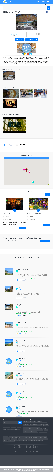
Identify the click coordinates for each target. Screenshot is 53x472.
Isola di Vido (6, 436)
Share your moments (31, 39)
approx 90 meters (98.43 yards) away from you (26, 278)
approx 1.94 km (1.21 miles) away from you (25, 364)
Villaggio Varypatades (22, 391)
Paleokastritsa (36, 428)
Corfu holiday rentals (38, 425)
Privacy (2, 456)
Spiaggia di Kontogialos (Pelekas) (25, 269)
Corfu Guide (34, 422)
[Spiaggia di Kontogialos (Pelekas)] (8, 271)
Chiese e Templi (27, 436)
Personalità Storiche (43, 437)
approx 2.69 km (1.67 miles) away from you (25, 413)
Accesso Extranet (27, 456)
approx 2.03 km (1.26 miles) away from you (25, 382)
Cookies (11, 456)
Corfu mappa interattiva (34, 424)
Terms (6, 456)
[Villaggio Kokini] (8, 409)
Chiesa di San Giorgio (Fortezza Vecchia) (31, 432)
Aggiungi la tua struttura (37, 456)
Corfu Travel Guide (27, 422)
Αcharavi (41, 429)
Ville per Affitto (17, 429)
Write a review (19, 39)
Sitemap (26, 458)
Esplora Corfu (40, 422)
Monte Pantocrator (35, 429)
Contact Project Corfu (36, 445)
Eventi (19, 438)
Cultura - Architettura (43, 436)
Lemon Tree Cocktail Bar (34, 213)
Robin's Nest (6, 213)
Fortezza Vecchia (34, 431)
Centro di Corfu (45, 425)
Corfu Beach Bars (7, 215)
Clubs (47, 438)
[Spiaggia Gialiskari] (8, 307)
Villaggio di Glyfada (21, 340)
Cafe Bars (5, 440)
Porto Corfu (31, 427)
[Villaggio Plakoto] (8, 361)
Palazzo (32, 436)
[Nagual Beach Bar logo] (26, 22)
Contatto (49, 456)
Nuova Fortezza (26, 431)
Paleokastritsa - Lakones (28, 428)
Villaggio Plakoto (21, 358)
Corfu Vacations (33, 421)
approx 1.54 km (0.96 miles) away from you (25, 349)
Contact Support (36, 446)
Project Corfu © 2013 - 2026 (26, 461)
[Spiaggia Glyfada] (8, 325)
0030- (27, 445)
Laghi (5, 437)
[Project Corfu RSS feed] (37, 451)
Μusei (5, 429)
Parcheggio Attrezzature (38, 440)
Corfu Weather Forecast (44, 424)
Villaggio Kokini (20, 406)
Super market (30, 440)
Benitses (45, 429)
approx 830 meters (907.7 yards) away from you (26, 296)
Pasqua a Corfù (35, 437)
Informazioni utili (7, 427)
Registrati (43, 1)
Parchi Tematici (14, 438)
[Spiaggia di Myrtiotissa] (8, 375)
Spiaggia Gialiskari (21, 305)
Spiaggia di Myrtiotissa (22, 373)
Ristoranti (18, 427)
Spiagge (19, 271)
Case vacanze (13, 427)
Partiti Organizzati (7, 438)
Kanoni (44, 428)
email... (5, 422)
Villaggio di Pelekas (21, 287)
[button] (32, 182)
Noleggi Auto (18, 440)
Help (44, 456)
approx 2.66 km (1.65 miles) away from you (25, 397)
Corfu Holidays (26, 421)
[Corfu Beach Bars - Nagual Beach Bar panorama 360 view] (26, 48)
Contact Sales (35, 447)
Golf (22, 438)
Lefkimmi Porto (37, 427)
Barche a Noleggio (11, 440)
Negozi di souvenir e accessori (9, 441)
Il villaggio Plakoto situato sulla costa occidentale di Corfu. (28, 363)
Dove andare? (26, 424)
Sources (16, 456)
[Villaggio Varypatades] (8, 394)
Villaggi (19, 289)
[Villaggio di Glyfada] (8, 342)
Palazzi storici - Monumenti (18, 436)
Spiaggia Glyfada (21, 322)
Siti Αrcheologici (25, 437)
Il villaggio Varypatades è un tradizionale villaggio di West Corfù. (29, 396)
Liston (41, 428)
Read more (22, 228)
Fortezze (10, 436)
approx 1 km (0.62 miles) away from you (24, 313)
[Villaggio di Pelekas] (8, 289)
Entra (38, 1)
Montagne (8, 437)
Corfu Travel (39, 421)
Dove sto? (45, 422)
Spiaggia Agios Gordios (43, 432)
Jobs (21, 456)
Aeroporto (26, 427)
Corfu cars (31, 425)
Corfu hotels (26, 425)
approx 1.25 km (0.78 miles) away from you (25, 331)
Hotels (8, 429)
